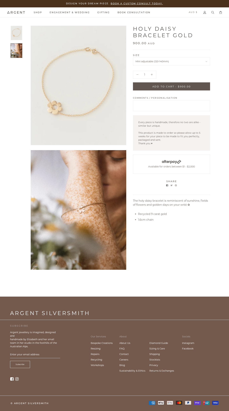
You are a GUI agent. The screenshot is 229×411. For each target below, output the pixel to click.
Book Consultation (134, 12)
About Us (124, 343)
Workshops (97, 365)
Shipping (154, 354)
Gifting (103, 12)
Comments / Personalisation (155, 97)
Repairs (95, 354)
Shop (38, 12)
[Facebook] (167, 185)
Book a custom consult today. (137, 3)
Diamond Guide (158, 343)
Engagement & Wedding (70, 12)
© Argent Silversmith (30, 403)
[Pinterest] (176, 185)
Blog (122, 365)
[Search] (212, 12)
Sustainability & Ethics (132, 370)
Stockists (154, 359)
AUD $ (193, 12)
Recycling (96, 359)
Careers (123, 359)
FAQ (122, 348)
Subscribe (20, 364)
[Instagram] (17, 379)
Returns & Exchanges (161, 370)
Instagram (188, 343)
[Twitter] (171, 185)
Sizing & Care (157, 348)
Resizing (96, 348)
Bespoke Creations (102, 343)
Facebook (187, 348)
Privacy (153, 365)
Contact (124, 354)
